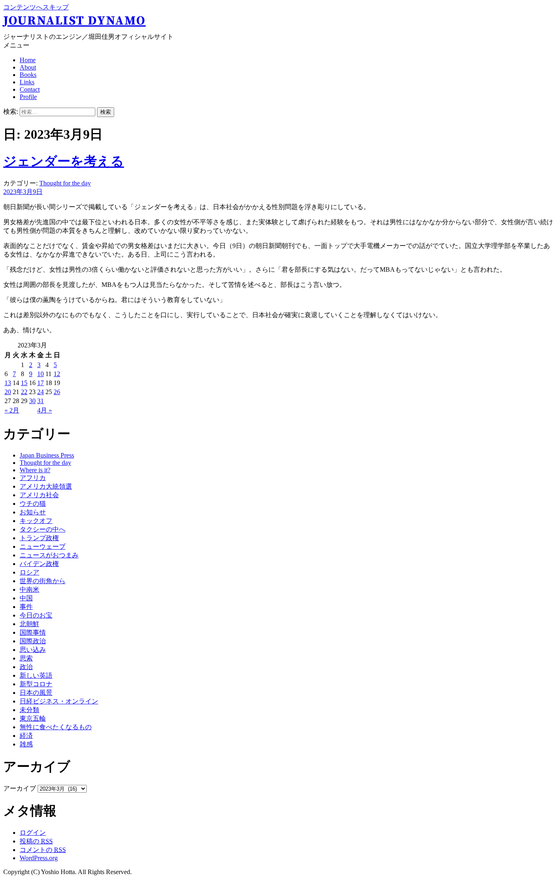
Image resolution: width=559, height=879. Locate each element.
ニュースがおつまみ (49, 555)
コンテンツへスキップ (36, 7)
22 (24, 391)
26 (57, 391)
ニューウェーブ (42, 546)
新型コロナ (36, 684)
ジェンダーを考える (63, 161)
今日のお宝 (36, 615)
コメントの (43, 849)
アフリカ (33, 477)
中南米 (29, 589)
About (28, 67)
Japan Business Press (47, 455)
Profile (28, 96)
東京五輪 (33, 718)
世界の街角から (42, 580)
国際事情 (33, 632)
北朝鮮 (29, 623)
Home (28, 59)
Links (27, 82)
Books (28, 74)
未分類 (29, 709)
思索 (26, 658)
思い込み (33, 649)
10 (40, 373)
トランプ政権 (39, 537)
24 (40, 391)
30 (32, 400)
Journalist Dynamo (74, 21)
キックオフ (36, 520)
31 (40, 400)
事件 (26, 606)
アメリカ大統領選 (46, 486)
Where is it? (35, 470)
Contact (30, 89)
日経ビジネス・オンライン (59, 701)
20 (8, 391)
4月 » (44, 410)
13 (8, 382)
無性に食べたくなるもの (56, 726)
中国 (26, 598)
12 (57, 373)
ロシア (29, 572)
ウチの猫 (33, 503)
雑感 (26, 744)
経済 (26, 735)
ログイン (33, 832)
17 (40, 382)
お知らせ (33, 512)
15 (24, 382)
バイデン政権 (39, 563)
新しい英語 (36, 675)
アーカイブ (19, 788)
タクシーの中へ (42, 529)
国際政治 (33, 641)
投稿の (36, 841)
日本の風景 (36, 692)
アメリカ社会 (39, 494)
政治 (26, 666)
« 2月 (12, 410)
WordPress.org (39, 857)
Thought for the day (65, 183)
